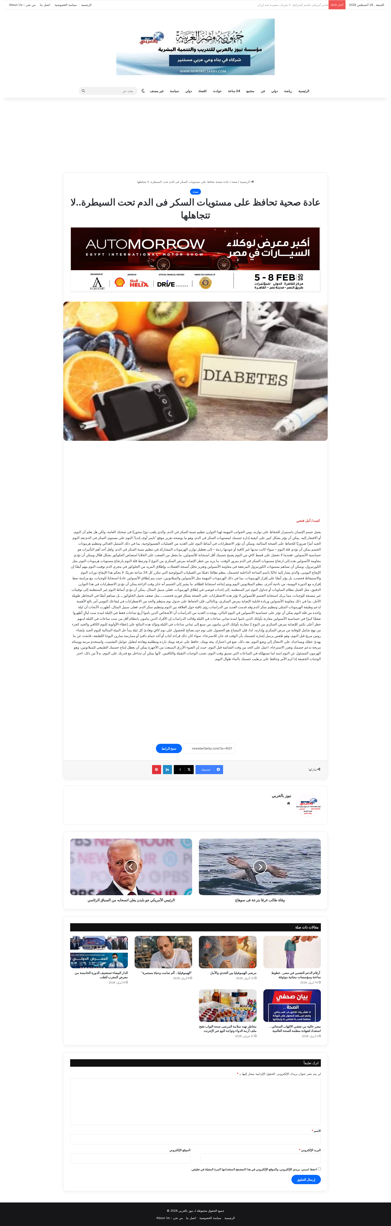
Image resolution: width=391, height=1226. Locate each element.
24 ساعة (234, 91)
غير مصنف (157, 91)
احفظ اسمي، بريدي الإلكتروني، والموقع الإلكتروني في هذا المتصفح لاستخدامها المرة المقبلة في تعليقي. (254, 1169)
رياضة (288, 91)
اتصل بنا (45, 5)
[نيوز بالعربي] (195, 47)
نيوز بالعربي (281, 795)
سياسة (174, 91)
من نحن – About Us (22, 5)
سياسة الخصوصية (66, 5)
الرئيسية (86, 5)
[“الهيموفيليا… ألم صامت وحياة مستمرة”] (163, 952)
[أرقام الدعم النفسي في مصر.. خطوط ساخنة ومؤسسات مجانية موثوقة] (292, 952)
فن (263, 91)
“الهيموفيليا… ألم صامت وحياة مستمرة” (166, 973)
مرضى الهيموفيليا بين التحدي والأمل (233, 973)
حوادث (217, 91)
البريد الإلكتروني (310, 1150)
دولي (274, 91)
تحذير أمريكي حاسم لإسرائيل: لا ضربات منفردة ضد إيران (290, 5)
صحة (234, 182)
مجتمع (250, 91)
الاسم (316, 1131)
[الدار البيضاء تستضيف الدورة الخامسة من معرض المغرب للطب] (99, 952)
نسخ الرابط (169, 748)
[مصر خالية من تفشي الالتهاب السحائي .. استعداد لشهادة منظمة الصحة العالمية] (292, 1005)
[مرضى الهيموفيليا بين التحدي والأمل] (228, 952)
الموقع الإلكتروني (180, 1150)
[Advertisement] (195, 134)
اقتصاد (202, 91)
